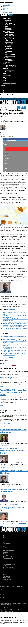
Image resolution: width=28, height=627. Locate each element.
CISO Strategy (6, 57)
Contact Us (2, 597)
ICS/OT (4, 64)
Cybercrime (7, 22)
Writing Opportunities (7, 577)
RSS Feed (4, 565)
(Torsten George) (6, 467)
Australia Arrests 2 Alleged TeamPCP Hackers (12, 339)
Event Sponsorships (6, 576)
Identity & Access (9, 43)
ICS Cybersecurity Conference (8, 12)
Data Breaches (8, 23)
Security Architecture (7, 37)
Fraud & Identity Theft (10, 25)
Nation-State (8, 26)
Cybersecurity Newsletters (8, 558)
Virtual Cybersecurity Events (8, 550)
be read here (20, 280)
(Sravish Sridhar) (18, 504)
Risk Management (7, 50)
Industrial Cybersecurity (10, 65)
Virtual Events (5, 8)
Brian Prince (2, 135)
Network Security (9, 48)
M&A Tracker (8, 71)
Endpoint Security (9, 42)
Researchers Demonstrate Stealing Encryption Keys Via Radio (15, 325)
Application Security (9, 39)
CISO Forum (7, 62)
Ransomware (8, 28)
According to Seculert (4, 234)
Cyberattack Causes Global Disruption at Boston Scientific (14, 350)
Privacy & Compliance (10, 54)
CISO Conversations (9, 60)
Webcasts (5, 6)
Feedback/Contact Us (7, 579)
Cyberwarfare (8, 20)
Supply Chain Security (10, 56)
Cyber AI (4, 73)
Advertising (5, 574)
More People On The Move (5, 423)
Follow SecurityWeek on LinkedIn (9, 569)
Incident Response (9, 34)
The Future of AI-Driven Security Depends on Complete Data (15, 352)
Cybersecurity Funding (10, 70)
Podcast (4, 9)
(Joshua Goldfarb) (22, 523)
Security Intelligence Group (8, 567)
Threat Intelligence (9, 32)
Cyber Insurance (8, 51)
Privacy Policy (5, 581)
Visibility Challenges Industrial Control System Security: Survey (15, 322)
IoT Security (8, 45)
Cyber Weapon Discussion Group (9, 564)
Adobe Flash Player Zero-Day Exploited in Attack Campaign (14, 323)
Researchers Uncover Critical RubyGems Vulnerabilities (14, 326)
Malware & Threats (7, 18)
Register (2, 386)
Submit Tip (2, 589)
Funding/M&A (5, 68)
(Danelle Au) (5, 445)
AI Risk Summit (6, 555)
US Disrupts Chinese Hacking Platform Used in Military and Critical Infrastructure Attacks (15, 354)
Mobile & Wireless (9, 46)
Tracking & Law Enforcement (11, 36)
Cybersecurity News (6, 5)
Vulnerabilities (8, 29)
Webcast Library (6, 552)
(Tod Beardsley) (17, 486)
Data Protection (8, 53)
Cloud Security (8, 40)
